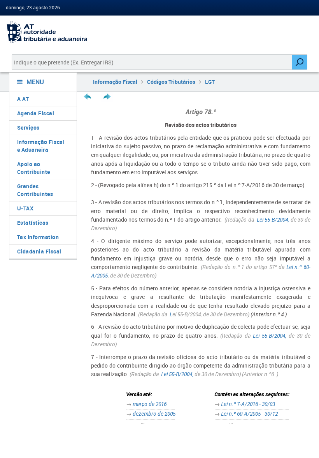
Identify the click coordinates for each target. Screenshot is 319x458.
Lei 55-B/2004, (273, 219)
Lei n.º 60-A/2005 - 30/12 (249, 413)
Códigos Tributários (171, 81)
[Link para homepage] (40, 32)
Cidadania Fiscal (39, 251)
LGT (210, 81)
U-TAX (25, 208)
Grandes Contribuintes (35, 190)
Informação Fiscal (115, 81)
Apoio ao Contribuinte (33, 167)
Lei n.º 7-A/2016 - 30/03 (248, 404)
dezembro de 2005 (154, 413)
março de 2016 (150, 404)
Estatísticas (33, 222)
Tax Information (38, 237)
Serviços (28, 127)
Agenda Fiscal (35, 113)
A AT (23, 98)
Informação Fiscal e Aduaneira (41, 145)
